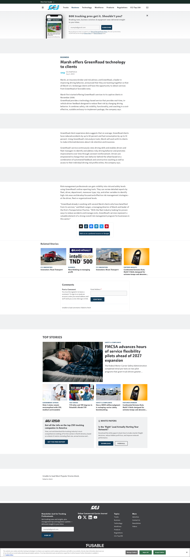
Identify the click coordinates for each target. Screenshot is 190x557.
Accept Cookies (159, 552)
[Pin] (107, 226)
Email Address (96, 289)
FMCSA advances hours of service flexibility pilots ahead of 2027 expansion (125, 353)
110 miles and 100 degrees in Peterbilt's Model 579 (80, 406)
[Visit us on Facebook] (79, 517)
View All (121, 443)
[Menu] (43, 7)
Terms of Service (98, 33)
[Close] (187, 552)
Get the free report (56, 442)
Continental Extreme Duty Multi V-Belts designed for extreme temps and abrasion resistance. (135, 272)
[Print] (81, 226)
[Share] (91, 226)
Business (64, 57)
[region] (95, 552)
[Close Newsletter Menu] (147, 15)
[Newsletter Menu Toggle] (147, 7)
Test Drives (73, 402)
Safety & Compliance (113, 342)
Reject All (146, 552)
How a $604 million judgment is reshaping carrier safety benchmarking (108, 407)
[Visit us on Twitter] (85, 517)
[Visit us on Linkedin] (90, 517)
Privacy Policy (87, 33)
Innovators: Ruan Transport (52, 270)
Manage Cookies (132, 552)
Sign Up (47, 535)
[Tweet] (102, 226)
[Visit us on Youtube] (95, 517)
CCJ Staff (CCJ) (71, 72)
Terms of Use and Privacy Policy (99, 31)
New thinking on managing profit (79, 271)
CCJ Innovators (46, 267)
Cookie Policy (9, 555)
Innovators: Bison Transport (107, 270)
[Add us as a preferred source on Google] (86, 226)
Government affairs (50, 402)
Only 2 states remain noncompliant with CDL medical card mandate (52, 407)
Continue (97, 299)
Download (106, 443)
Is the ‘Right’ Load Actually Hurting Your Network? (118, 428)
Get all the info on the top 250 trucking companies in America (64, 426)
